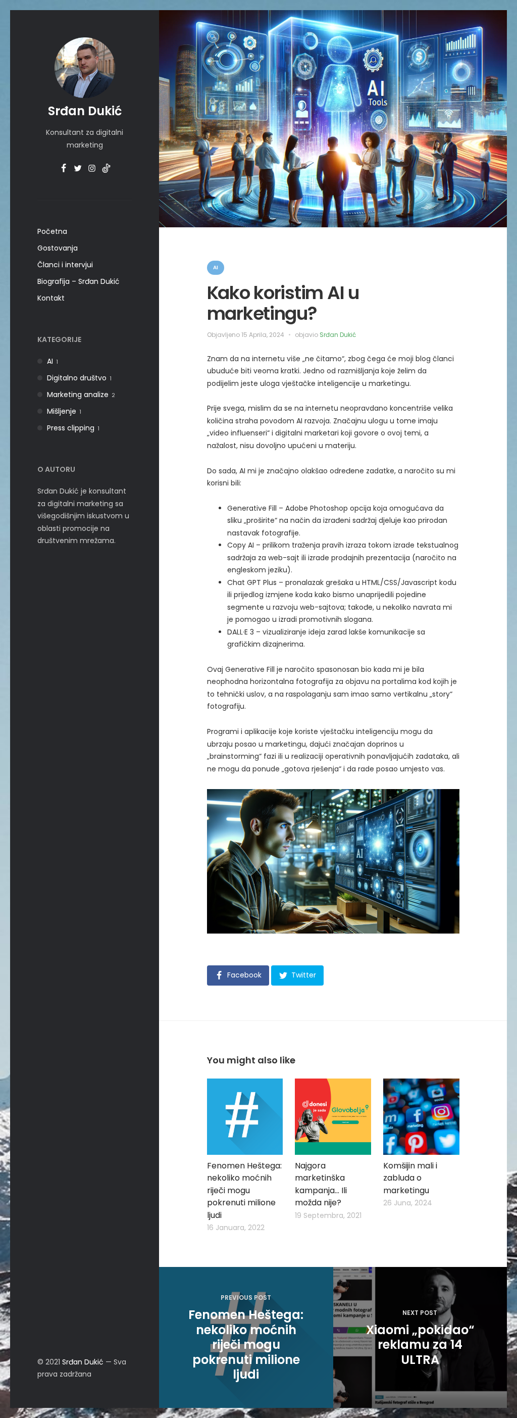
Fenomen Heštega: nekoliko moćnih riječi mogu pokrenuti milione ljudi (244, 1190)
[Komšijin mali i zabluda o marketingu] (421, 1117)
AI (50, 361)
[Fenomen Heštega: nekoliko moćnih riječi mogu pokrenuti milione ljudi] (245, 1117)
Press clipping (70, 428)
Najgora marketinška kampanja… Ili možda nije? (321, 1184)
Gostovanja (57, 248)
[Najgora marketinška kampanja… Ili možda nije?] (333, 1117)
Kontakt (51, 298)
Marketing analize (78, 394)
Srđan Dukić (85, 111)
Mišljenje (61, 411)
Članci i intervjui (65, 265)
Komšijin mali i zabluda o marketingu (410, 1178)
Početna (52, 231)
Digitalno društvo (77, 378)
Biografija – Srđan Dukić (78, 281)
